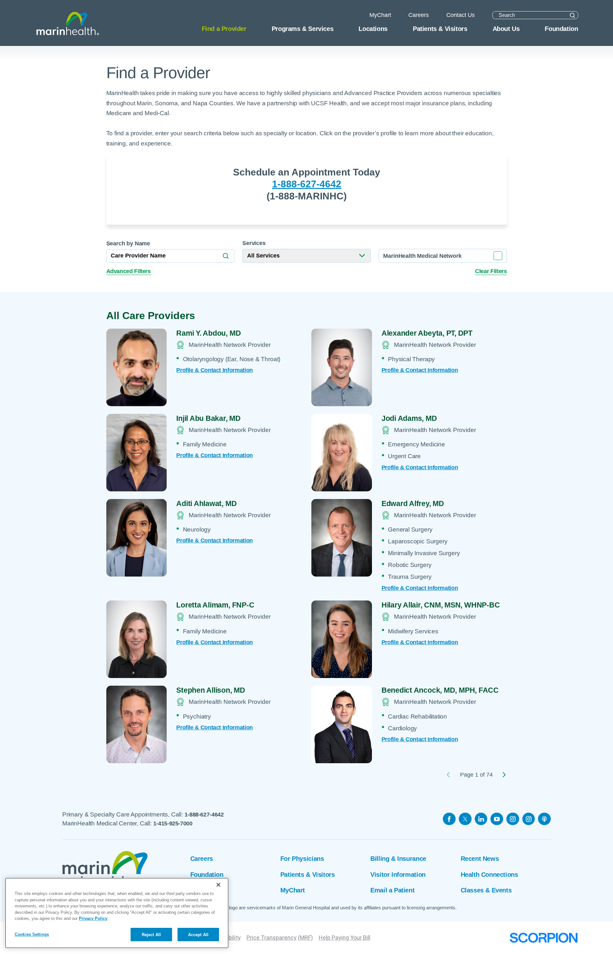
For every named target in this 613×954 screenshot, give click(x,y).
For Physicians (302, 858)
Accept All (198, 934)
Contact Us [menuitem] (460, 15)
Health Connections (489, 874)
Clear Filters (491, 271)
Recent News (480, 858)
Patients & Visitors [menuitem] (440, 28)
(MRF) (305, 937)
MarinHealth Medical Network (422, 256)
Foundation (206, 874)
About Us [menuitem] (506, 28)
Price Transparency (271, 937)
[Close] (218, 885)
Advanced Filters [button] (128, 271)
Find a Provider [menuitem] (224, 28)
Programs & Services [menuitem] (302, 28)
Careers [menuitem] (418, 15)
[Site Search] (572, 15)
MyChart (292, 890)
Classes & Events (486, 890)
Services (254, 243)
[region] (117, 913)
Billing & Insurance (398, 858)
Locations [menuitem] (373, 28)
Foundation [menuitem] (561, 28)
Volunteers (206, 890)
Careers (201, 858)
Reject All (151, 934)
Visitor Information (397, 874)
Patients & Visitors (307, 874)
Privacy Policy (93, 918)
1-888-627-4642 (306, 184)
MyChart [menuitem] (380, 15)
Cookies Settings (32, 934)
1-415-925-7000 (173, 823)
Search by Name (128, 243)
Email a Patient (392, 890)
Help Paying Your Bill (344, 937)
